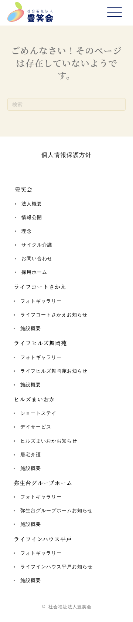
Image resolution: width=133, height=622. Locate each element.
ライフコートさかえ (40, 286)
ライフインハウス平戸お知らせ (56, 566)
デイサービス (35, 427)
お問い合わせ (36, 258)
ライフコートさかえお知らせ (54, 314)
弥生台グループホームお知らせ (56, 510)
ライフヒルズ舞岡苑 (40, 343)
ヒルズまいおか (34, 399)
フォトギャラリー (41, 301)
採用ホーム (34, 272)
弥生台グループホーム (43, 483)
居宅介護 (30, 454)
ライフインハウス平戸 (43, 539)
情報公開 (31, 217)
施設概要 (30, 328)
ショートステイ (38, 413)
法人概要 (31, 203)
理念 (26, 231)
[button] (114, 13)
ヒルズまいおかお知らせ (48, 441)
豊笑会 (24, 189)
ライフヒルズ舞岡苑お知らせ (54, 371)
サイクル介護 (36, 245)
